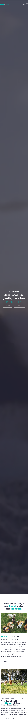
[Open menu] (27, 4)
